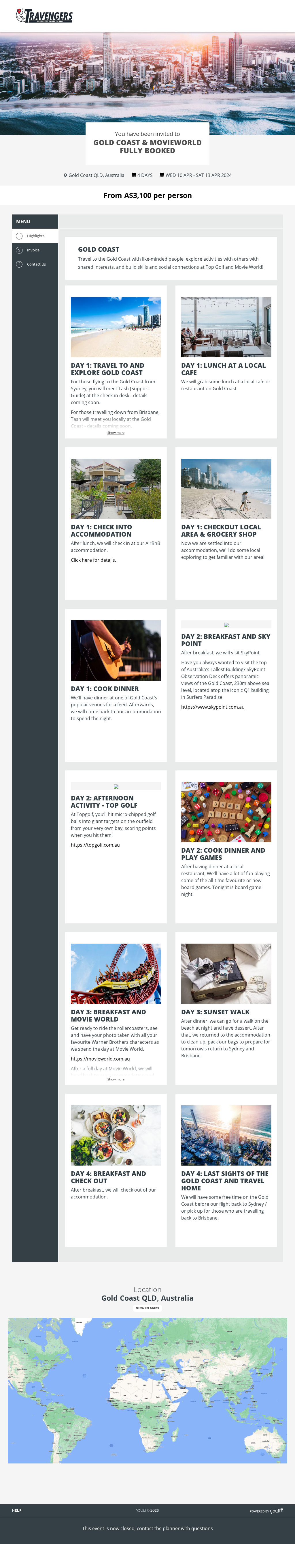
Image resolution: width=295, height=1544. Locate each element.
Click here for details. (93, 560)
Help (17, 1510)
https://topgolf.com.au (95, 845)
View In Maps (147, 1308)
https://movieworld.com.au (100, 1059)
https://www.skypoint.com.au (213, 707)
